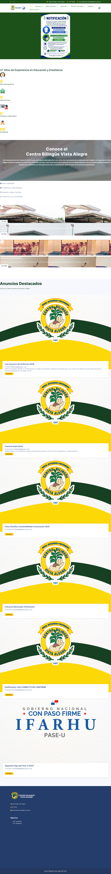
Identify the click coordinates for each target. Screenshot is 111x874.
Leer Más (4, 266)
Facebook (18, 821)
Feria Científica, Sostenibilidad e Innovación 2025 (27, 526)
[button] (2, 36)
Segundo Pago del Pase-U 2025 (19, 766)
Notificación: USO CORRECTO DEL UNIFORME (25, 687)
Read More (9, 373)
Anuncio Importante (14, 446)
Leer (2, 169)
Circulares (16, 367)
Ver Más (3, 221)
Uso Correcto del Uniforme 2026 (19, 364)
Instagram (18, 823)
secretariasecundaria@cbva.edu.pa (90, 2)
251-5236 (72, 2)
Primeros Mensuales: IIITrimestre (20, 607)
